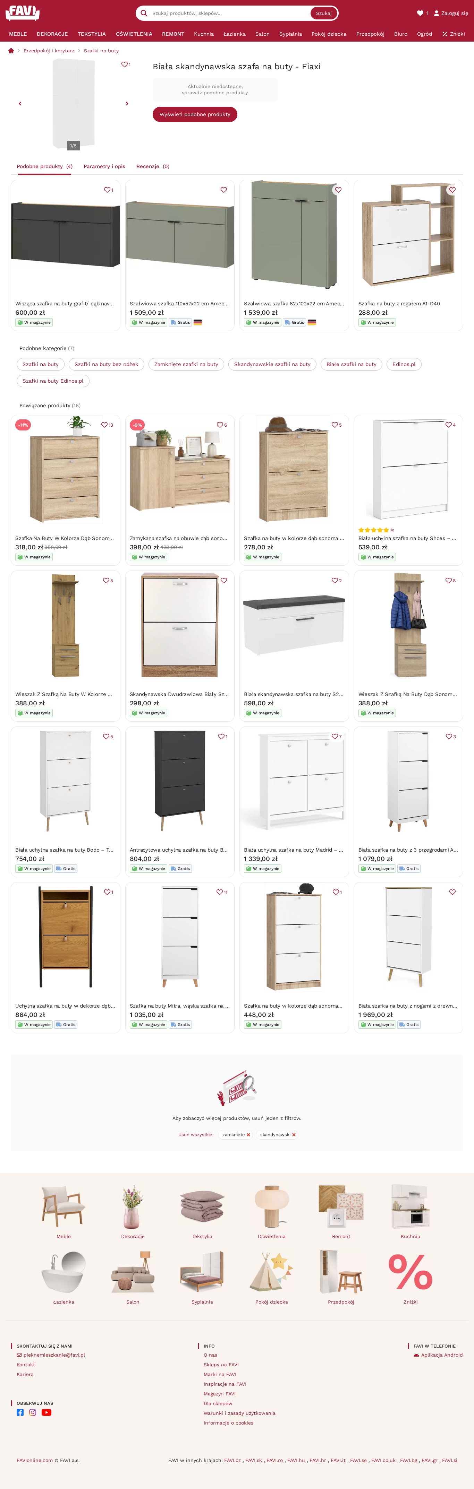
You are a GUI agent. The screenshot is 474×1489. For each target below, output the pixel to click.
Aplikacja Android (442, 1355)
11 (225, 892)
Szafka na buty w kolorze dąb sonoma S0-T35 (301, 538)
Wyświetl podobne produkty (195, 114)
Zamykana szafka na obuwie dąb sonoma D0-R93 (190, 538)
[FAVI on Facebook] (20, 1412)
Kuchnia (410, 1236)
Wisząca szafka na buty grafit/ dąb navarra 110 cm (76, 304)
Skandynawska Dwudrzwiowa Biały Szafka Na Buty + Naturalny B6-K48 (218, 694)
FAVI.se (359, 1460)
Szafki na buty (101, 50)
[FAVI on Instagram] (32, 1412)
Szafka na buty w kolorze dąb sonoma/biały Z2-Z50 (307, 1006)
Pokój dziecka (271, 1302)
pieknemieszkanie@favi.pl (54, 1355)
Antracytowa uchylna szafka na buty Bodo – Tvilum (192, 850)
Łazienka (63, 1302)
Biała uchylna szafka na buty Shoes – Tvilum (413, 538)
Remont (341, 1236)
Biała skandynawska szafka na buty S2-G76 (297, 694)
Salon (132, 1302)
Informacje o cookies (228, 1423)
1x (392, 530)
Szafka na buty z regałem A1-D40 (399, 304)
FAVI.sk (254, 1460)
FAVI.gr (430, 1460)
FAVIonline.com (35, 1460)
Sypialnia (202, 1302)
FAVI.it (339, 1460)
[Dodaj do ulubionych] (224, 189)
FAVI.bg (409, 1460)
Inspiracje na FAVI (225, 1384)
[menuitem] (18, 34)
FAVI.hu (297, 1460)
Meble (64, 1236)
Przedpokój (341, 1302)
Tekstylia (202, 1236)
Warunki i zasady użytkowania (240, 1413)
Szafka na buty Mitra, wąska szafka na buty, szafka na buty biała (209, 1006)
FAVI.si (449, 1460)
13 (111, 425)
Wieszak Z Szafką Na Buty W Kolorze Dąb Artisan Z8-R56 (85, 694)
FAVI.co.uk (384, 1460)
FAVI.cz (233, 1460)
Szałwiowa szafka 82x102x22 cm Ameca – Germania (308, 304)
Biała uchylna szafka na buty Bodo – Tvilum (68, 850)
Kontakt (26, 1364)
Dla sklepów (218, 1403)
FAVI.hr (319, 1460)
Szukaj (324, 13)
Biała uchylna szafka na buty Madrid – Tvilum (299, 850)
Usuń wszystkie (195, 1134)
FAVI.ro (275, 1460)
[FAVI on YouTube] (46, 1412)
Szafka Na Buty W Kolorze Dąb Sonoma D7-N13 (73, 538)
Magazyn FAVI (220, 1393)
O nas (210, 1355)
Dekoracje (133, 1236)
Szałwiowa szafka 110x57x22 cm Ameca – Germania (193, 304)
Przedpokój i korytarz (49, 50)
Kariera (25, 1374)
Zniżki (411, 1302)
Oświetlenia (272, 1236)
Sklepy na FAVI (221, 1364)
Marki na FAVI (220, 1374)
